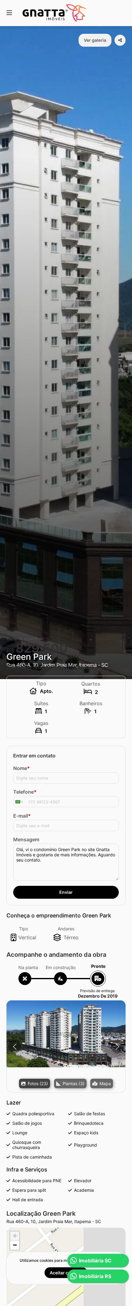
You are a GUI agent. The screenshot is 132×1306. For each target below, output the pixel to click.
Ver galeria (95, 40)
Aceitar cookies (66, 1272)
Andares (66, 928)
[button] (66, 1033)
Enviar (66, 892)
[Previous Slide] (14, 1046)
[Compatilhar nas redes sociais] (120, 40)
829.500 (42, 648)
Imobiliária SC (95, 1260)
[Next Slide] (117, 1046)
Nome (21, 768)
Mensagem (26, 839)
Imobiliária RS (95, 1276)
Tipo (23, 928)
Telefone (25, 792)
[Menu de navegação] (9, 13)
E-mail (22, 816)
